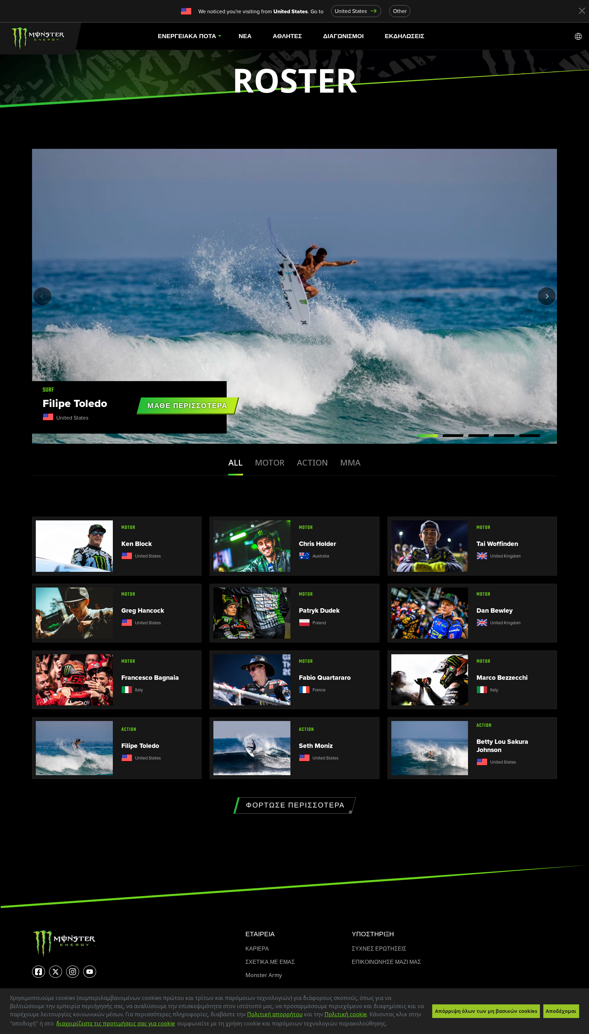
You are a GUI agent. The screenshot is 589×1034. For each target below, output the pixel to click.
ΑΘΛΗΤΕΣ (287, 36)
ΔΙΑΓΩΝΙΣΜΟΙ (343, 36)
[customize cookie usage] (393, 1025)
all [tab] (235, 463)
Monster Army (263, 975)
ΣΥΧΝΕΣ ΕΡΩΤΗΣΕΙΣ (379, 949)
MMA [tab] (350, 463)
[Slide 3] (478, 435)
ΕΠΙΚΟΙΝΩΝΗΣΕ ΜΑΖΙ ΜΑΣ (386, 962)
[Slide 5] (529, 435)
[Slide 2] (453, 435)
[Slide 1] (427, 435)
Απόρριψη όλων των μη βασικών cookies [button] (486, 1011)
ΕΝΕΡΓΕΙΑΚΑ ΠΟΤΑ (187, 36)
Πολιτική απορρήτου (275, 1014)
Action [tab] (312, 463)
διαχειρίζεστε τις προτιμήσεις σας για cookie (115, 1023)
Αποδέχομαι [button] (561, 1011)
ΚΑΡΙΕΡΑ (257, 949)
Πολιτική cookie (345, 1014)
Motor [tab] (270, 463)
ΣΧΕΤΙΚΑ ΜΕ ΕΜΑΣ (270, 962)
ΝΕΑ (245, 36)
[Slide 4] (504, 435)
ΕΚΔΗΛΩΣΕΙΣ (404, 36)
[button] (389, 1024)
